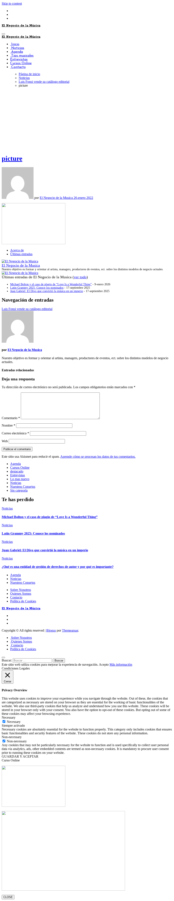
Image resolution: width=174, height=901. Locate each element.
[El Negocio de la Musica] (20, 261)
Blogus (51, 630)
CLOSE (8, 897)
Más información (120, 664)
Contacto (18, 67)
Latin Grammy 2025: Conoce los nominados (36, 287)
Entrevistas (19, 59)
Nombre (8, 425)
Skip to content (12, 3)
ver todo (80, 277)
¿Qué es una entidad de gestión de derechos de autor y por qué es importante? (58, 566)
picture (12, 158)
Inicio (14, 44)
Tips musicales (22, 55)
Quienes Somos (20, 593)
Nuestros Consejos (22, 486)
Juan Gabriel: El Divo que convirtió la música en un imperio (46, 291)
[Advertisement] (87, 120)
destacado (16, 471)
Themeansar (70, 630)
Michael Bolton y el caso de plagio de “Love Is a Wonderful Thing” (51, 284)
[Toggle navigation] (3, 34)
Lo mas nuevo (19, 479)
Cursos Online (21, 63)
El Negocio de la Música (21, 26)
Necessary (14, 722)
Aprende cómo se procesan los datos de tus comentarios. (98, 456)
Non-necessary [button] (12, 737)
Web (5, 441)
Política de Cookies (23, 601)
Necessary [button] (8, 717)
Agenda (16, 52)
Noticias (17, 48)
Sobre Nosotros (20, 590)
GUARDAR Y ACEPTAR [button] (20, 756)
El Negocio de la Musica (57, 198)
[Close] (3, 657)
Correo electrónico (15, 433)
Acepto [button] (104, 664)
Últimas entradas (21, 254)
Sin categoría (19, 490)
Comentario (11, 418)
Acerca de (17, 250)
